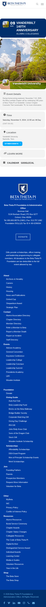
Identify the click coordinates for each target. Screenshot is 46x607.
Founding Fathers (13, 470)
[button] (42, 4)
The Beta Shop (12, 580)
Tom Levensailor (17, 105)
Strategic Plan (12, 307)
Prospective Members (15, 478)
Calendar (13, 163)
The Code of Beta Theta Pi (17, 540)
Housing (9, 291)
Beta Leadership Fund (18, 405)
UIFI (8, 376)
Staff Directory (12, 340)
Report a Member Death (16, 332)
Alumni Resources (14, 520)
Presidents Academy (15, 372)
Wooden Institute (13, 380)
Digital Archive (12, 544)
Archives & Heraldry (14, 279)
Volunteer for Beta (13, 486)
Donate (9, 393)
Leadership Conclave (15, 364)
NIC (7, 503)
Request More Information (17, 482)
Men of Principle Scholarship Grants (24, 457)
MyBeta (9, 499)
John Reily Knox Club (18, 429)
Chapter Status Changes (16, 532)
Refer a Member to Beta (16, 327)
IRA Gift (12, 425)
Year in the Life (12, 568)
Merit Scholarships (16, 461)
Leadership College (14, 360)
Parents (9, 474)
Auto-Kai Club (14, 401)
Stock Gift (13, 437)
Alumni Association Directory (18, 315)
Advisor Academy (13, 348)
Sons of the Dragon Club (19, 433)
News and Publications (15, 295)
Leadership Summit (14, 368)
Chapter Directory (13, 319)
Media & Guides (13, 560)
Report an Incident (13, 336)
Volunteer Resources (15, 564)
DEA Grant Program (17, 453)
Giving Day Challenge (18, 421)
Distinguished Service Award (18, 548)
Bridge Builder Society (18, 413)
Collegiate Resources (15, 536)
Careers (9, 283)
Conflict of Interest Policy (16, 511)
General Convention (14, 352)
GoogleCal (27, 163)
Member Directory (13, 323)
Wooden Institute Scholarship (21, 441)
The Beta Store (12, 576)
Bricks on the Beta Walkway (20, 409)
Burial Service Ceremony (16, 524)
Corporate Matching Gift (19, 417)
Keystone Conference (15, 356)
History (9, 287)
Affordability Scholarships (19, 449)
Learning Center (12, 556)
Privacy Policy (12, 507)
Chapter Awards (13, 528)
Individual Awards (13, 552)
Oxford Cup (11, 299)
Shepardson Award (14, 303)
